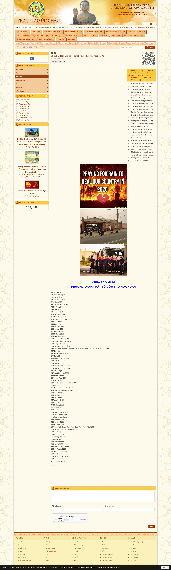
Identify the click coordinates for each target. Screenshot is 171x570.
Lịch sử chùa (21, 545)
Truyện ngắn (77, 548)
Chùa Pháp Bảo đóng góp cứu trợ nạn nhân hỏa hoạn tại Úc (143, 103)
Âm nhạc (76, 560)
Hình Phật (133, 545)
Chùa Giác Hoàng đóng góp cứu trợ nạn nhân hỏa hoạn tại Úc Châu (143, 115)
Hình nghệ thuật (134, 557)
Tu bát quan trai (22, 557)
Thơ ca (76, 554)
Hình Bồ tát (133, 548)
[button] (133, 35)
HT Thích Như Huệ (22, 113)
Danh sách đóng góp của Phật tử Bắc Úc (143, 89)
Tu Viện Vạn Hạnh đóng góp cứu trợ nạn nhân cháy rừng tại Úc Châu (143, 112)
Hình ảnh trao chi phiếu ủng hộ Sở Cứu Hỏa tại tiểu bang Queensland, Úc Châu (143, 129)
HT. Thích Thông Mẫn (25, 174)
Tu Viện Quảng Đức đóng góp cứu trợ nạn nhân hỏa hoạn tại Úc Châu (143, 92)
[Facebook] (32, 60)
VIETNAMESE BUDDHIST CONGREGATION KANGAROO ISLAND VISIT (143, 161)
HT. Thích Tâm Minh (32, 147)
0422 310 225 (84, 27)
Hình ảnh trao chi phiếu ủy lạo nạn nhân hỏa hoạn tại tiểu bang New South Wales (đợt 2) (143, 132)
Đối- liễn (76, 557)
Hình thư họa (133, 560)
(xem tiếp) (54, 466)
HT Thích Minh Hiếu (23, 106)
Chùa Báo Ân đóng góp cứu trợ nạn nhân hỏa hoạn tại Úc (143, 101)
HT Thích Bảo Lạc (22, 102)
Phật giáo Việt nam (107, 554)
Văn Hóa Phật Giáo (79, 538)
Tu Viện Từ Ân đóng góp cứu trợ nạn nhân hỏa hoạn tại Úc (143, 98)
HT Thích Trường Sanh (24, 118)
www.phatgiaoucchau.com (112, 27)
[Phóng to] (55, 53)
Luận (47, 560)
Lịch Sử (103, 538)
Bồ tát (103, 545)
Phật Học (47, 538)
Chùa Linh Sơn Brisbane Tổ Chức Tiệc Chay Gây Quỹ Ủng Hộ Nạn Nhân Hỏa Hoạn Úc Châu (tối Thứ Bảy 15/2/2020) (143, 146)
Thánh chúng (105, 548)
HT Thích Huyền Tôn (23, 104)
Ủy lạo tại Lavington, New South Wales (143, 123)
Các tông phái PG (107, 560)
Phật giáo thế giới (107, 557)
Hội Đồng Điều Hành (23, 99)
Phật (103, 542)
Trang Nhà (19, 538)
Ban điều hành (22, 548)
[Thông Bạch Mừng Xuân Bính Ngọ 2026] (32, 185)
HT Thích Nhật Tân (22, 111)
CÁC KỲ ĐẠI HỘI (25, 124)
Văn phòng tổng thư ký (136, 542)
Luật (47, 557)
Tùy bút (76, 551)
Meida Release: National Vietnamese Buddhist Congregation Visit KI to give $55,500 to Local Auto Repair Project (143, 155)
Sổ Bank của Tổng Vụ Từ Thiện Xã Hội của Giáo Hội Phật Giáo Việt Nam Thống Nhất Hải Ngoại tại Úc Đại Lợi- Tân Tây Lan (143, 83)
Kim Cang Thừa (50, 548)
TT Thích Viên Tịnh (58, 61)
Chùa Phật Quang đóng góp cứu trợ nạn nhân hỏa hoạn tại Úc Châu (143, 118)
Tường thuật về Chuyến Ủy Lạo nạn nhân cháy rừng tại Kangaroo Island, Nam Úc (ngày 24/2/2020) (143, 158)
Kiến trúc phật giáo (79, 545)
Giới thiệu (20, 542)
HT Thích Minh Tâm (23, 108)
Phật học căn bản (51, 551)
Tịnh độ (48, 542)
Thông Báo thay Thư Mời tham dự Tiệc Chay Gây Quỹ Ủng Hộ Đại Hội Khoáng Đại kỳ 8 (32, 169)
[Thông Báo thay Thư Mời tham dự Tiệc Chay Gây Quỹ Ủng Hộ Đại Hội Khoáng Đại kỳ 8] (32, 157)
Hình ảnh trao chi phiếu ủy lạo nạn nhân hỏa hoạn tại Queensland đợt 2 (143, 141)
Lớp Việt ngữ (21, 554)
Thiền (47, 545)
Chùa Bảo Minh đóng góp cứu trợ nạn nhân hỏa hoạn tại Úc (143, 95)
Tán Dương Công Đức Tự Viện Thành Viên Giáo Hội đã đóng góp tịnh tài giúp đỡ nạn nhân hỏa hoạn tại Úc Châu (143, 149)
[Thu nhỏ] (52, 53)
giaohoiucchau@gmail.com (135, 27)
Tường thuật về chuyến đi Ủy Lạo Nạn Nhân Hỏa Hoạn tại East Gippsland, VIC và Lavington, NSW (143, 121)
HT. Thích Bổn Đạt (22, 120)
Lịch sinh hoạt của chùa (24, 560)
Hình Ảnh (131, 538)
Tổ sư (103, 551)
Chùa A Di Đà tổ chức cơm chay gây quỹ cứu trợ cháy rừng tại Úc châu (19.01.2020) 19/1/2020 (143, 106)
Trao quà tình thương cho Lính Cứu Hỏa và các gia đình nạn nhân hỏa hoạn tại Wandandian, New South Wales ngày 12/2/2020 (143, 138)
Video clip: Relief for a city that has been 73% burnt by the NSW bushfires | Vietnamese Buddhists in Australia (143, 143)
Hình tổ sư (133, 551)
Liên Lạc (20, 551)
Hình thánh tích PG (135, 554)
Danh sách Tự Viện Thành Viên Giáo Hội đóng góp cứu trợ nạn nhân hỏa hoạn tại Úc (143, 86)
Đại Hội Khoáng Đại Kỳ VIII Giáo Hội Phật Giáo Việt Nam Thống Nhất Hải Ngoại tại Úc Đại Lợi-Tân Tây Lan (31, 141)
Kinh (47, 554)
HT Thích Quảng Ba (23, 115)
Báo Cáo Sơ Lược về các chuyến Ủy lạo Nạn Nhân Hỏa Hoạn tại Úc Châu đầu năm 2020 (143, 152)
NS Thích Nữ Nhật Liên (34, 177)
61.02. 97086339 (67, 27)
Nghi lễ (76, 542)
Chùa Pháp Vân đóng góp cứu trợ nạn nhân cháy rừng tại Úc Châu (143, 109)
